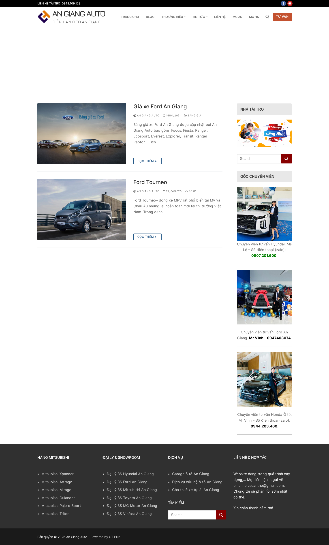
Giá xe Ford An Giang (160, 106)
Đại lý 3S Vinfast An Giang (129, 513)
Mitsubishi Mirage (56, 489)
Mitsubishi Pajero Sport (61, 505)
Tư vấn (282, 16)
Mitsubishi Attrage (56, 482)
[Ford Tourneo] (81, 209)
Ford (192, 191)
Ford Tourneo (150, 182)
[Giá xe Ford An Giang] (81, 133)
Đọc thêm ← (147, 161)
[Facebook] (283, 3)
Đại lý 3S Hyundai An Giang (130, 474)
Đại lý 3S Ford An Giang (127, 482)
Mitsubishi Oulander (58, 498)
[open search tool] (267, 17)
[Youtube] (290, 3)
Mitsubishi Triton (55, 513)
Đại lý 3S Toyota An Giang (129, 498)
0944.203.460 (264, 426)
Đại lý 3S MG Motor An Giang (132, 505)
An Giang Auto (78, 13)
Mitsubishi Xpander (57, 474)
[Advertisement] (164, 60)
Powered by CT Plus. (105, 537)
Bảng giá (194, 115)
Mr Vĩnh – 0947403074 (270, 338)
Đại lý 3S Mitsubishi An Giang (132, 489)
